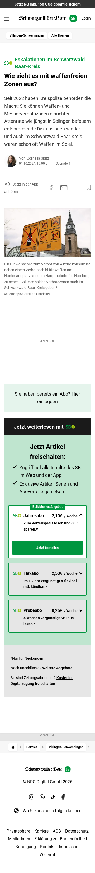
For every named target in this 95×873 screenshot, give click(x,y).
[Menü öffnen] (6, 18)
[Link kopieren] (42, 188)
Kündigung (26, 846)
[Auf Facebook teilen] (51, 187)
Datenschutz (77, 831)
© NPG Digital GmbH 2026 (47, 781)
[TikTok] (53, 797)
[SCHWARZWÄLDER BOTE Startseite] (47, 18)
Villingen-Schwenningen (27, 35)
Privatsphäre (18, 831)
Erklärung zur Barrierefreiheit (60, 838)
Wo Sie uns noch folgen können (52, 810)
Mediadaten (19, 838)
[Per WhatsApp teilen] (74, 187)
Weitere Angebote (57, 668)
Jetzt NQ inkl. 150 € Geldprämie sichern (47, 4)
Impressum (69, 846)
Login (86, 18)
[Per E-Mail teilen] (64, 187)
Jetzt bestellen (47, 548)
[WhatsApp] (42, 797)
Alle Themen (60, 35)
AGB (57, 831)
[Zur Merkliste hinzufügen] (87, 187)
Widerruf (47, 854)
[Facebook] (63, 797)
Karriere (41, 831)
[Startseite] (12, 747)
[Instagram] (31, 797)
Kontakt (47, 846)
